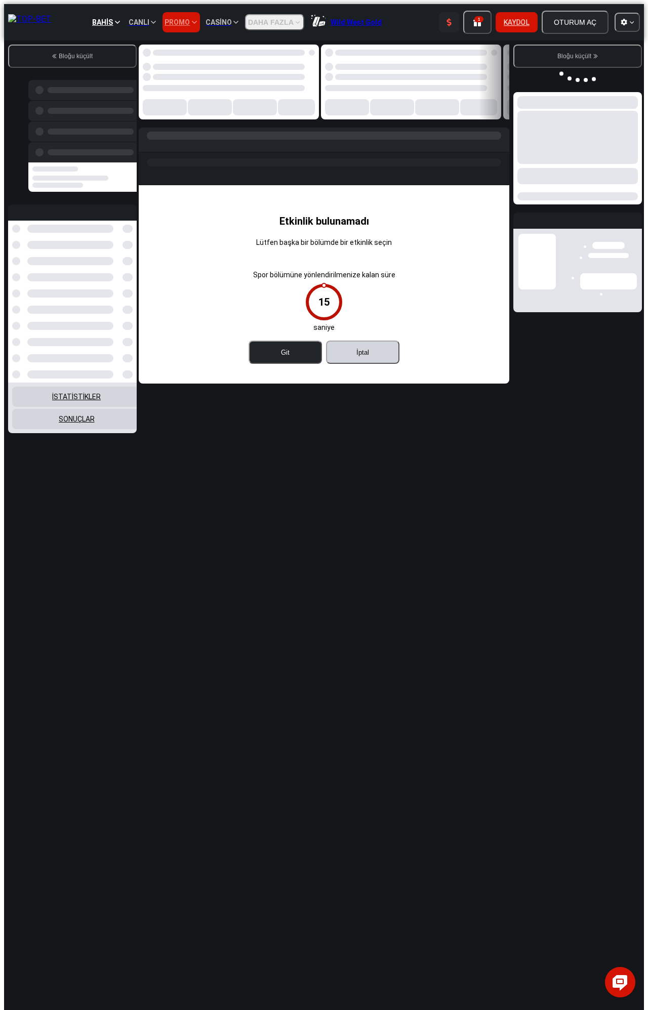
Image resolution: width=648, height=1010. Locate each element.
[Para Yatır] (449, 22)
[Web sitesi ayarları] (627, 22)
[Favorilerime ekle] (303, 55)
